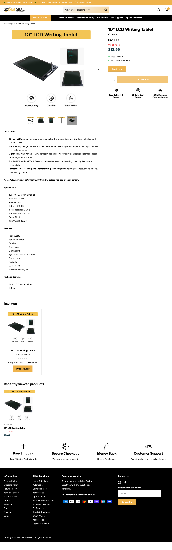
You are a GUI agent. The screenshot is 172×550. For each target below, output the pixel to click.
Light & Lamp (39, 496)
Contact (7, 500)
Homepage (8, 23)
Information (10, 476)
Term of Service (11, 492)
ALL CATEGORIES (41, 17)
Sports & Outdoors (41, 512)
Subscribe (127, 502)
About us (8, 504)
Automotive (102, 17)
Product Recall (10, 496)
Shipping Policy (11, 485)
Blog (6, 508)
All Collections (41, 476)
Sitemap (7, 512)
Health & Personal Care (43, 500)
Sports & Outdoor (134, 17)
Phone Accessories (41, 504)
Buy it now (117, 69)
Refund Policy (10, 488)
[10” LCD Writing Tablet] (19, 405)
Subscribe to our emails (129, 487)
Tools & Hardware (41, 523)
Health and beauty (85, 17)
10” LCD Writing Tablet (15, 428)
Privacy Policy (10, 481)
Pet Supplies (117, 17)
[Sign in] (159, 10)
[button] (98, 69)
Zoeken (105, 10)
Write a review (23, 369)
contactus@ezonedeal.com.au (80, 494)
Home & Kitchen (66, 17)
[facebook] (125, 482)
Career (7, 516)
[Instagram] (119, 482)
